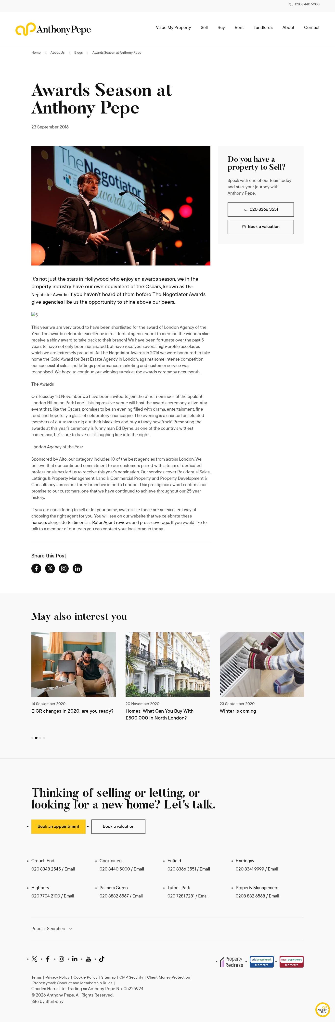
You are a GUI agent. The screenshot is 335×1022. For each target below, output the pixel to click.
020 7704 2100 (45, 896)
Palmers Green (114, 887)
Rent (239, 27)
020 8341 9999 (250, 869)
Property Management (257, 887)
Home (36, 52)
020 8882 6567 (114, 896)
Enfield (174, 860)
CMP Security (131, 977)
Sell (204, 27)
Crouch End (42, 860)
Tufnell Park (179, 887)
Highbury (40, 887)
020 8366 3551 (264, 209)
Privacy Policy (58, 977)
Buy (221, 27)
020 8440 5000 (115, 869)
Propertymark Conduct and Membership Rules (72, 983)
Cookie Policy (85, 977)
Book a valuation (264, 226)
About (288, 27)
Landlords (263, 27)
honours (39, 522)
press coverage (154, 522)
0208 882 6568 (251, 896)
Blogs (78, 52)
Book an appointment (58, 826)
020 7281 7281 (181, 896)
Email (69, 869)
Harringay (245, 860)
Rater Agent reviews (111, 522)
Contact (312, 27)
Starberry (55, 1001)
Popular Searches (48, 928)
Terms (36, 977)
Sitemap (108, 977)
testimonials (79, 522)
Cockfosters (111, 860)
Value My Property (173, 27)
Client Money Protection (168, 977)
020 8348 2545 (46, 869)
